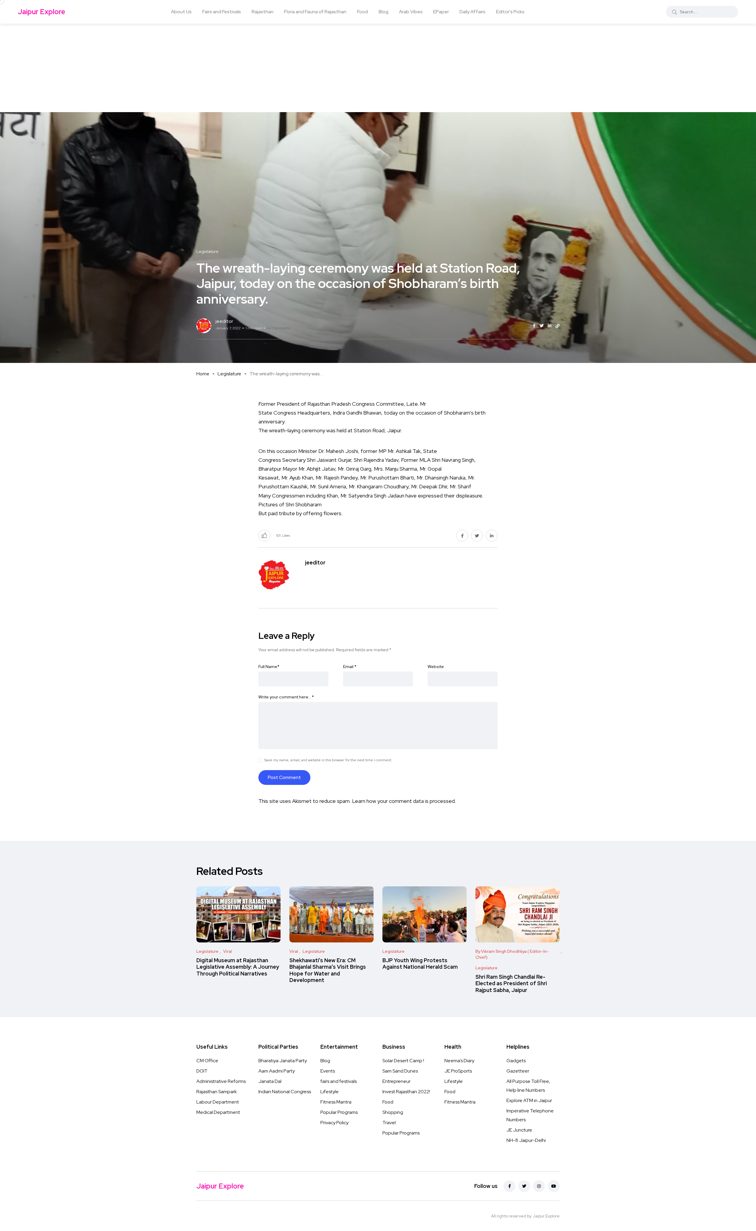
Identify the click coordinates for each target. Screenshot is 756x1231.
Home (202, 374)
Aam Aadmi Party (276, 1071)
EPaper (441, 12)
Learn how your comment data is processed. (404, 801)
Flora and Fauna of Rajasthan (315, 12)
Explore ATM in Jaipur (529, 1100)
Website (436, 666)
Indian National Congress (284, 1091)
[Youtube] (554, 1186)
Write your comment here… (286, 697)
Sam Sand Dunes (400, 1071)
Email (349, 666)
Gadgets (516, 1061)
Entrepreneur (396, 1081)
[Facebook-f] (509, 1186)
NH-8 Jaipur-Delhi (526, 1140)
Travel (389, 1122)
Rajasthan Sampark (216, 1091)
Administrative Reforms (221, 1081)
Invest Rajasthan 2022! (406, 1091)
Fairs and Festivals (221, 12)
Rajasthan (262, 12)
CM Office (207, 1061)
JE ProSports (458, 1071)
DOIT (202, 1071)
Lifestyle (329, 1091)
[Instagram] (539, 1186)
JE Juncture (519, 1130)
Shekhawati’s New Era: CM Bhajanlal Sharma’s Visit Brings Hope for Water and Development (327, 970)
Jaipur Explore (41, 11)
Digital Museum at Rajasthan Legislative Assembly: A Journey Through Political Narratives (237, 967)
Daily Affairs (472, 12)
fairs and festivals (338, 1081)
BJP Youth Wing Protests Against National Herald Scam (420, 963)
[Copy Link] (557, 326)
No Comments (278, 328)
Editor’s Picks (510, 12)
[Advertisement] (378, 68)
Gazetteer (517, 1071)
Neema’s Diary (459, 1061)
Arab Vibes (411, 12)
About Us (181, 12)
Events (327, 1071)
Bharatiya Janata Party (282, 1061)
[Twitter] (524, 1186)
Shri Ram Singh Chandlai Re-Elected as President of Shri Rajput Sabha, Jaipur (511, 983)
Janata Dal (269, 1081)
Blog (383, 12)
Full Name (268, 666)
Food (362, 12)
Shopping (392, 1112)
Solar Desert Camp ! (403, 1061)
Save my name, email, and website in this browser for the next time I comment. (328, 760)
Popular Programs (339, 1112)
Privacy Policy (334, 1122)
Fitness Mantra (335, 1102)
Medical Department (218, 1112)
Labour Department (217, 1102)
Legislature (229, 374)
